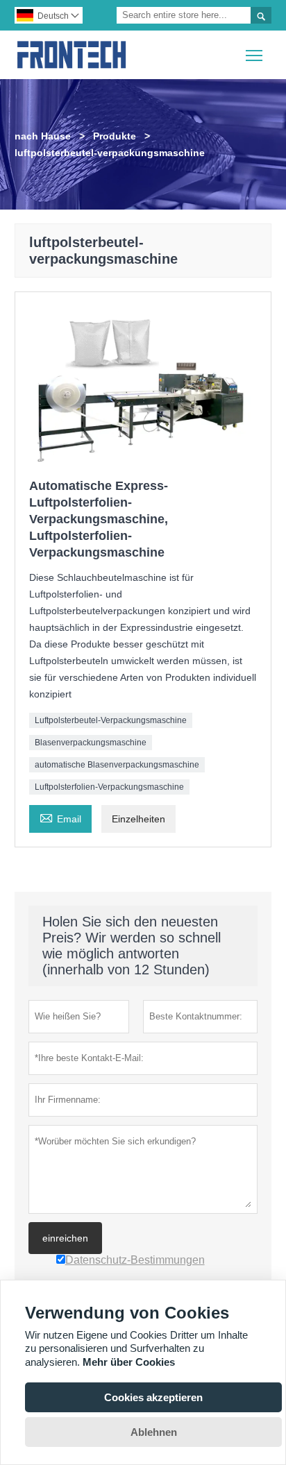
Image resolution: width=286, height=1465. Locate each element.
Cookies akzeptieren (153, 1397)
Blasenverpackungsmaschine (90, 742)
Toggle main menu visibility (254, 54)
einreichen (65, 1238)
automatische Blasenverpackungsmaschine (117, 765)
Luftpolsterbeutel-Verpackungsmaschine (111, 720)
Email (60, 817)
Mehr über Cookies (129, 1362)
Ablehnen (154, 1432)
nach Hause (43, 136)
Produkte (114, 136)
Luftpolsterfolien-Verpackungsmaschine (109, 787)
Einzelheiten (138, 818)
